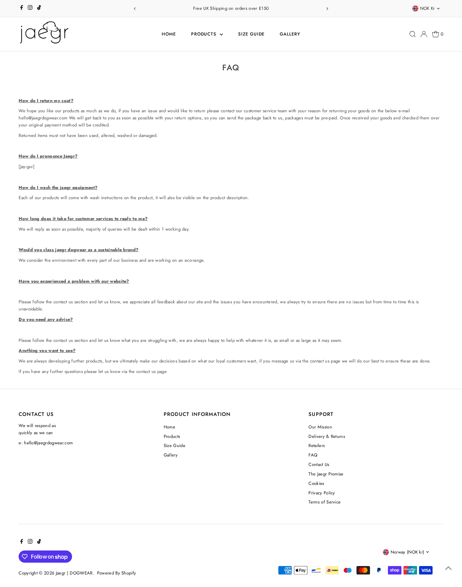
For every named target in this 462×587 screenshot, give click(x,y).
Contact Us (318, 464)
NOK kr (427, 8)
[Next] (326, 8)
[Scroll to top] (448, 568)
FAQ (312, 455)
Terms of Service (324, 502)
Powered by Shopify (116, 573)
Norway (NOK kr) (407, 552)
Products (204, 34)
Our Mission (320, 427)
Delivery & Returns (326, 436)
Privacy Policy (321, 493)
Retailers (316, 445)
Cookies (316, 483)
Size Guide (251, 34)
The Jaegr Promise (326, 474)
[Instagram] (30, 8)
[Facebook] (22, 8)
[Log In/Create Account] (424, 34)
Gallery (290, 34)
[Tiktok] (39, 8)
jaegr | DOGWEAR (74, 573)
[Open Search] (413, 34)
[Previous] (135, 8)
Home (169, 34)
